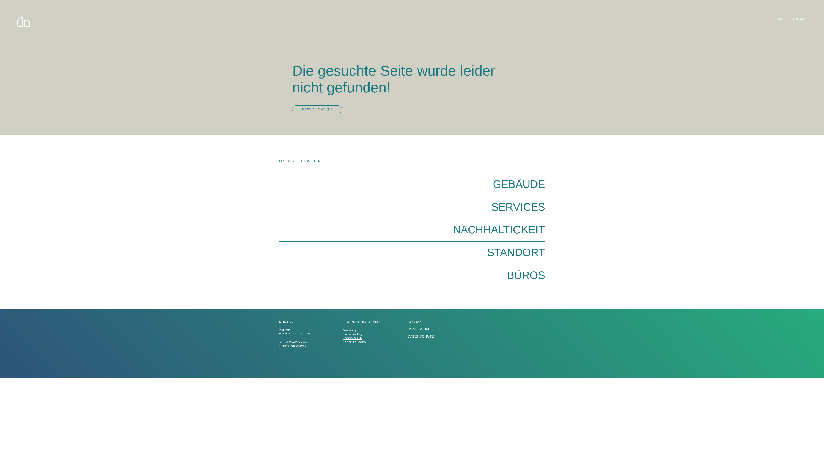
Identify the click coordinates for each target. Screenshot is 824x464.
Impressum (418, 329)
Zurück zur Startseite (317, 109)
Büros (526, 275)
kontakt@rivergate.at (295, 346)
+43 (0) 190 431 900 (295, 341)
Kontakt (799, 19)
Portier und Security (354, 341)
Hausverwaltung (352, 334)
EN (781, 19)
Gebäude (519, 184)
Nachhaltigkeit (499, 230)
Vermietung (350, 330)
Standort (516, 252)
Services (518, 207)
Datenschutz (421, 336)
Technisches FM (352, 338)
